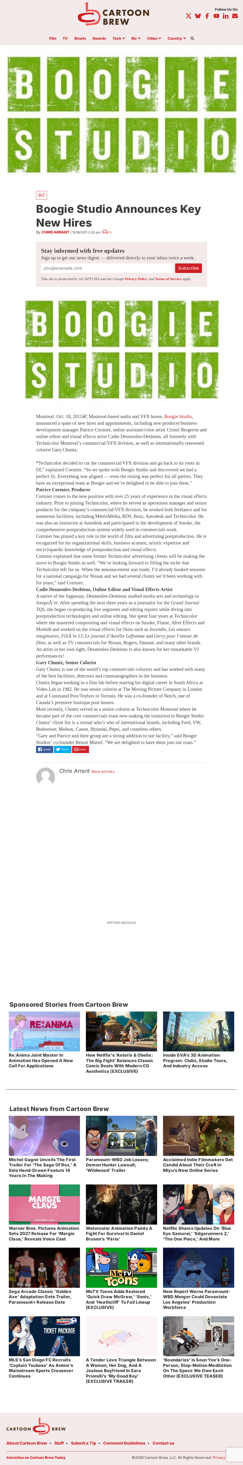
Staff (59, 1443)
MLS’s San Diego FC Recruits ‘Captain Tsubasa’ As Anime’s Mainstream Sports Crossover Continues (41, 1368)
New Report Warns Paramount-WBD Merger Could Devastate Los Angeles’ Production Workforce (196, 1299)
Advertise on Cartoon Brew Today (35, 1457)
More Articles (103, 771)
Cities (152, 39)
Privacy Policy (136, 279)
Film (52, 39)
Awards (99, 39)
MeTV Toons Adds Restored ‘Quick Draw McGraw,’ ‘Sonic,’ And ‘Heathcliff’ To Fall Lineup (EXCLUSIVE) (118, 1299)
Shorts (80, 39)
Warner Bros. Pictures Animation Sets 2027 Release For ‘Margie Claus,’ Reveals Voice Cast (44, 1233)
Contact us (163, 1443)
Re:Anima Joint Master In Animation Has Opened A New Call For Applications (41, 1060)
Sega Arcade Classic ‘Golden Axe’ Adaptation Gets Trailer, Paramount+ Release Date (40, 1297)
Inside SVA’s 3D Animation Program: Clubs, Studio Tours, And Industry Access (195, 1060)
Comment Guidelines (124, 1443)
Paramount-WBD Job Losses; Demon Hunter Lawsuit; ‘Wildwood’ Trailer (117, 1165)
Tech (116, 39)
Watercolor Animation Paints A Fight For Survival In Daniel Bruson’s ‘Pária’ (119, 1233)
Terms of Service (168, 279)
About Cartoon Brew (26, 1443)
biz (41, 195)
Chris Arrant (56, 232)
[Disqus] (121, 850)
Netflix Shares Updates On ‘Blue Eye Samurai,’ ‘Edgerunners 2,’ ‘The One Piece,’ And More (197, 1233)
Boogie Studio (178, 416)
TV (65, 39)
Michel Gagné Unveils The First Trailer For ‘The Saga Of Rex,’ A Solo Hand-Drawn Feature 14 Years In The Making (42, 1167)
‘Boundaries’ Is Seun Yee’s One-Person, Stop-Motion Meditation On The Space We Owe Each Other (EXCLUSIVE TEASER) (197, 1368)
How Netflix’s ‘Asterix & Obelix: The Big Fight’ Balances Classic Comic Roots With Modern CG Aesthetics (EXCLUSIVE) (120, 1063)
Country (175, 39)
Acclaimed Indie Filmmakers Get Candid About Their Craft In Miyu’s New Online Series (198, 1165)
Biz (134, 39)
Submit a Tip (83, 1443)
